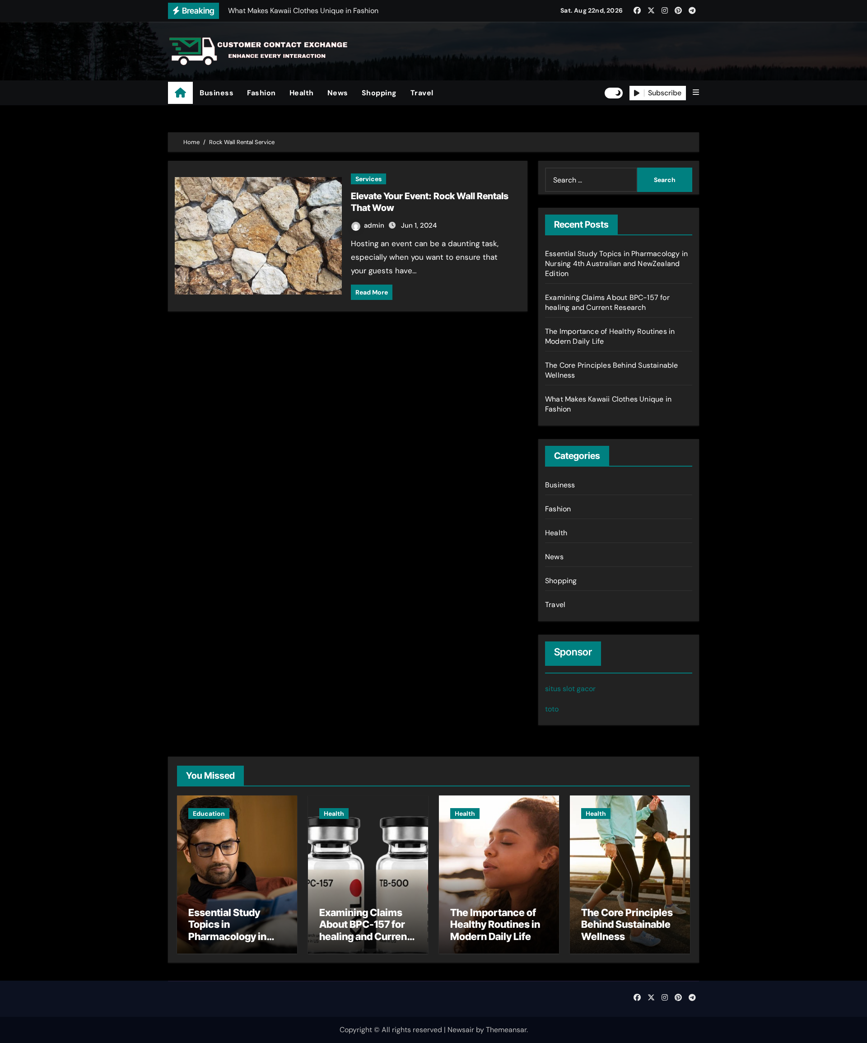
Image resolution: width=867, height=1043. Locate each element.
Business (216, 93)
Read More (371, 292)
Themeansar (506, 1029)
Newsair (460, 1029)
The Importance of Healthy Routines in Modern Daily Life (495, 924)
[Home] (180, 93)
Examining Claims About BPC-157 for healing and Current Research (607, 302)
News (337, 93)
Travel (422, 93)
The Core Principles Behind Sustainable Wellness (627, 924)
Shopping (379, 93)
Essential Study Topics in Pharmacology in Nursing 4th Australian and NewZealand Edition (616, 263)
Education (209, 813)
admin (375, 225)
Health (301, 93)
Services (368, 179)
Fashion (261, 93)
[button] (696, 92)
